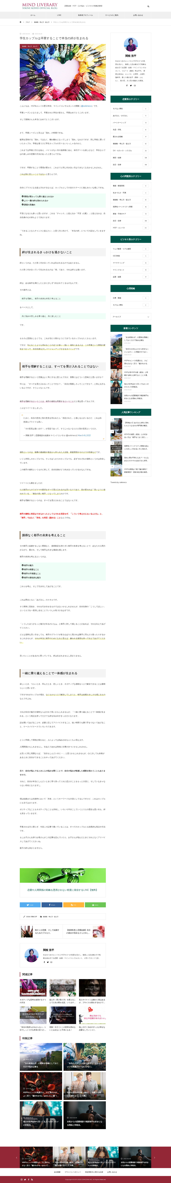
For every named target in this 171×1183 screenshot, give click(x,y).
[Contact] (51, 962)
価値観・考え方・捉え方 (29, 46)
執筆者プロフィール (85, 15)
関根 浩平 (34, 916)
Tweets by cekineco (119, 482)
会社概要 (57, 1172)
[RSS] (32, 1179)
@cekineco (86, 106)
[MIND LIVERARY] (40, 6)
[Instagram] (21, 1179)
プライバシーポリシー (73, 1172)
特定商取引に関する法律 (94, 1172)
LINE (59, 15)
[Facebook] (44, 962)
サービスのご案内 (111, 15)
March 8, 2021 (84, 435)
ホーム (32, 15)
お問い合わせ (138, 15)
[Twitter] (48, 962)
